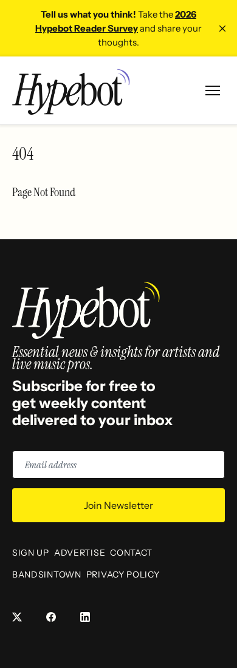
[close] (222, 28)
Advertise (79, 552)
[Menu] (213, 90)
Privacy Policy (123, 574)
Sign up (30, 552)
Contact (131, 552)
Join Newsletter (118, 505)
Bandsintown (46, 574)
